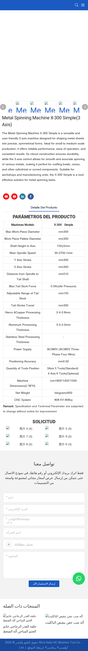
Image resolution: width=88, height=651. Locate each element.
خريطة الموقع (36, 647)
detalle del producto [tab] (44, 207)
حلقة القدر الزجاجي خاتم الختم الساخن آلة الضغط (19, 629)
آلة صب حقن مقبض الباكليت (64, 622)
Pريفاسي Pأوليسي (57, 647)
